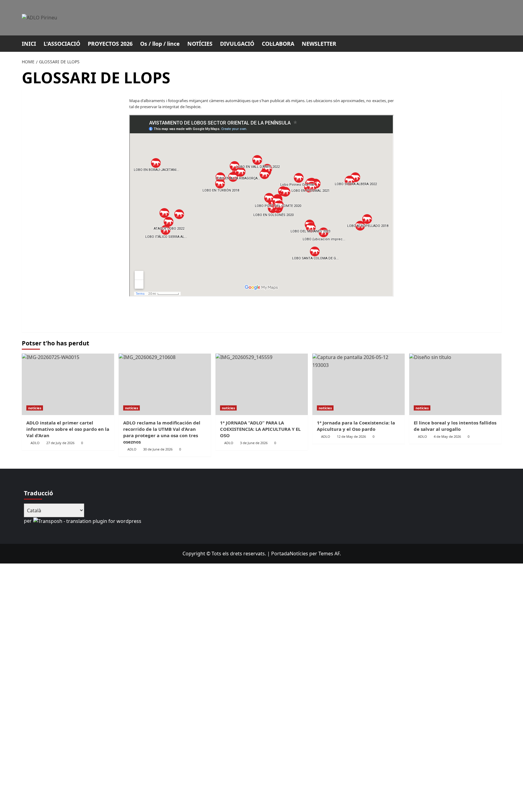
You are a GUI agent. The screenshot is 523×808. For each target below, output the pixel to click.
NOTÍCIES (199, 43)
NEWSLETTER (319, 43)
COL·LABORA (278, 43)
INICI (29, 43)
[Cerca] (498, 43)
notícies (34, 408)
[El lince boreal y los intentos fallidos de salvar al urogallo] (455, 384)
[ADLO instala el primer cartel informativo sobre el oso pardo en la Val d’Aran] (68, 384)
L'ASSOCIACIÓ (62, 43)
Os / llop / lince (160, 43)
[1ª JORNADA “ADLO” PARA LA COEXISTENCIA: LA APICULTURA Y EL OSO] (261, 384)
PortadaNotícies (289, 553)
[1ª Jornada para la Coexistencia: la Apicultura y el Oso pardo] (358, 384)
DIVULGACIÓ (237, 43)
